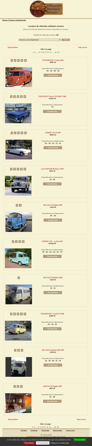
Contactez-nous (70, 430)
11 (45, 52)
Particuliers (24, 430)
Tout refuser (29, 443)
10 (43, 52)
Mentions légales (57, 430)
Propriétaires (34, 430)
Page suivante (82, 47)
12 (48, 52)
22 (55, 52)
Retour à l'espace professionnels (14, 20)
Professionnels (45, 430)
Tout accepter (79, 440)
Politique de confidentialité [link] (59, 443)
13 (50, 52)
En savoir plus (53, 75)
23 (58, 52)
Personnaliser (42, 443)
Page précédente (13, 47)
